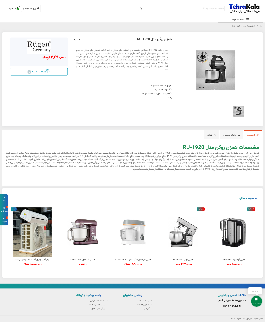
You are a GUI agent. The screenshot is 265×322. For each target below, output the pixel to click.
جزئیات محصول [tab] (229, 135)
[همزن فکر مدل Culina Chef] (82, 232)
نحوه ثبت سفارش (97, 301)
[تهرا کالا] (243, 8)
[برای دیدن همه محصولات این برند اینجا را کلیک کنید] (39, 46)
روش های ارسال (98, 308)
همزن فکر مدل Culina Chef (82, 259)
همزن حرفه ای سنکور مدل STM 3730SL (133, 259)
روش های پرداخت (97, 305)
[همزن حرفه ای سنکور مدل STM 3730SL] (132, 232)
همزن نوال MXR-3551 (183, 259)
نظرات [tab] (209, 135)
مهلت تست (144, 301)
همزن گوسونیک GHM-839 (233, 259)
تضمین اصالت (143, 305)
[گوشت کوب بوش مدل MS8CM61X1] (74, 40)
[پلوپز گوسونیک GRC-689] (79, 40)
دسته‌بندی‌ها (239, 19)
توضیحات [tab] (251, 135)
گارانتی (147, 308)
